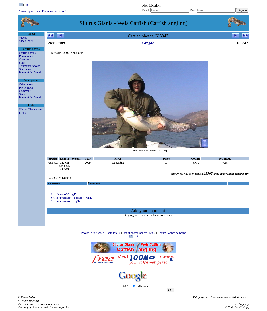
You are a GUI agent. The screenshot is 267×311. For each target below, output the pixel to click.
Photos (85, 232)
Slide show (25, 69)
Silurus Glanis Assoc (31, 109)
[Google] (133, 282)
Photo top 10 (113, 232)
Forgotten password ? (54, 11)
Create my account (29, 11)
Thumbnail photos (29, 65)
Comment (24, 90)
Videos (23, 37)
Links (22, 112)
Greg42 (148, 43)
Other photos (26, 84)
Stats (22, 62)
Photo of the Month (30, 72)
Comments (25, 59)
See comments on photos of (71, 197)
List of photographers (135, 232)
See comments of (65, 201)
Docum (162, 232)
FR (26, 4)
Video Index (26, 40)
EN (21, 4)
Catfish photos (27, 52)
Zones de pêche (177, 232)
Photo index (26, 56)
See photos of (63, 194)
